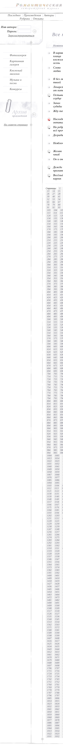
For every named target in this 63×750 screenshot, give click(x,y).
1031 (49, 463)
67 (59, 202)
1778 (49, 690)
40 (53, 196)
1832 (49, 706)
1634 (49, 646)
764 (49, 390)
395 (55, 289)
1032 (57, 463)
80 (59, 204)
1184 (49, 510)
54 (59, 199)
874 (49, 420)
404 (49, 292)
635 (55, 354)
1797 (57, 695)
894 (49, 425)
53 (53, 199)
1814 (49, 701)
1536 (57, 616)
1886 (49, 722)
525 (55, 324)
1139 (49, 496)
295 (55, 262)
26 (48, 193)
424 (49, 297)
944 (49, 439)
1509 (57, 608)
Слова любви (57, 69)
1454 (49, 592)
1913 (49, 731)
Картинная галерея (17, 63)
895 (55, 425)
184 (49, 232)
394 (49, 289)
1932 (57, 736)
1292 (49, 542)
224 (49, 243)
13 (48, 191)
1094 (49, 483)
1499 (49, 605)
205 (55, 237)
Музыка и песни (15, 81)
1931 (49, 736)
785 (55, 395)
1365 (57, 564)
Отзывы (38, 18)
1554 (57, 622)
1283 (49, 540)
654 (49, 360)
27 (53, 193)
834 (49, 409)
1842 (57, 709)
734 (49, 382)
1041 (57, 466)
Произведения (32, 15)
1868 (49, 717)
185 (55, 232)
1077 (57, 477)
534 (49, 327)
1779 (57, 690)
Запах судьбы (57, 104)
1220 (49, 521)
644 (49, 357)
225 (55, 243)
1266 (57, 534)
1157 (49, 502)
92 (53, 207)
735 (55, 382)
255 (55, 251)
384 (49, 286)
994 (49, 453)
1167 (56, 504)
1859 (49, 714)
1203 (57, 515)
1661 (49, 654)
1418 (49, 581)
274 (49, 256)
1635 (57, 646)
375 (55, 283)
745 (55, 384)
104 (55, 210)
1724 (49, 673)
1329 (57, 553)
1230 (57, 523)
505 (55, 319)
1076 (49, 477)
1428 (57, 583)
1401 (57, 575)
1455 (57, 592)
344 (49, 275)
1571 (49, 627)
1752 (57, 682)
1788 (57, 692)
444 (49, 303)
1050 (57, 469)
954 (49, 442)
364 (49, 281)
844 (49, 412)
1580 (49, 630)
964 (49, 444)
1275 (57, 537)
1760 (49, 684)
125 (55, 215)
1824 (57, 703)
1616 (49, 641)
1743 (57, 679)
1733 (49, 676)
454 (49, 305)
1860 (57, 714)
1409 (49, 578)
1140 (56, 496)
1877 (49, 720)
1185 (56, 510)
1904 (49, 728)
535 (55, 327)
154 (49, 223)
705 (55, 373)
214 (49, 240)
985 (55, 450)
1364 (49, 564)
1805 (49, 698)
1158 (56, 502)
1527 (57, 613)
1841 (49, 709)
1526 (49, 613)
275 (55, 256)
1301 (49, 545)
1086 (57, 480)
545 (55, 330)
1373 (49, 567)
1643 (49, 649)
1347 (57, 559)
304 (49, 264)
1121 (49, 491)
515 (55, 322)
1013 (49, 458)
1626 (57, 643)
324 (49, 270)
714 (49, 376)
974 (49, 447)
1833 (57, 706)
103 (49, 210)
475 (55, 311)
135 (55, 218)
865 (55, 417)
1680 (57, 660)
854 (49, 414)
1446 (57, 589)
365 (55, 281)
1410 (57, 578)
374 (49, 283)
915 (55, 431)
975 (55, 447)
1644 (57, 649)
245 (55, 248)
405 (55, 292)
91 (48, 207)
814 (49, 403)
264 (49, 253)
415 (55, 294)
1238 (49, 526)
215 (55, 240)
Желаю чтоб (57, 152)
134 (49, 218)
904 (49, 428)
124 (49, 215)
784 (49, 395)
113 (49, 213)
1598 (49, 635)
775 (55, 393)
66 (53, 202)
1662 (57, 654)
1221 (57, 521)
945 (55, 439)
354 (49, 278)
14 (53, 191)
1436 (49, 586)
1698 (57, 665)
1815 (57, 701)
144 (49, 221)
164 (49, 226)
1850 (49, 712)
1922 (49, 733)
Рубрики (25, 18)
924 (49, 433)
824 (49, 406)
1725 (57, 673)
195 (55, 234)
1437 (57, 586)
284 (49, 259)
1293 (57, 542)
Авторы (49, 15)
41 (59, 196)
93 (59, 207)
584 (49, 341)
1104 (56, 485)
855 (55, 414)
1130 (49, 493)
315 (55, 267)
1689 (57, 662)
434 (49, 300)
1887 (57, 722)
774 (49, 393)
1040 (49, 466)
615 (55, 349)
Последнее (14, 15)
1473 (57, 597)
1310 (49, 548)
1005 (57, 455)
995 (55, 453)
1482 (57, 600)
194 (49, 234)
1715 (49, 671)
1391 (49, 572)
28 (59, 193)
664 (49, 363)
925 (55, 433)
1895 (49, 725)
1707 (57, 668)
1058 (49, 472)
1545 (57, 619)
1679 (49, 660)
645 (55, 357)
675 (55, 365)
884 (49, 423)
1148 (49, 499)
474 (49, 311)
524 (49, 324)
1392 (57, 572)
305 (55, 264)
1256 (49, 532)
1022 (49, 461)
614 (49, 349)
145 (55, 221)
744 (49, 384)
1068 (57, 474)
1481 (49, 600)
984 (49, 450)
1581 (57, 630)
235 (55, 245)
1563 (57, 624)
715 (55, 376)
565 (55, 335)
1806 (57, 698)
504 (49, 319)
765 (55, 390)
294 (49, 262)
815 (55, 403)
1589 (49, 632)
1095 (57, 483)
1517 (49, 611)
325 (55, 270)
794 (49, 398)
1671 (57, 657)
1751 (49, 682)
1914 (57, 731)
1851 (57, 712)
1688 (49, 662)
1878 (57, 720)
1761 (57, 684)
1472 (49, 597)
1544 (49, 619)
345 (55, 275)
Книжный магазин (16, 72)
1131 (56, 493)
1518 (57, 611)
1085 (49, 480)
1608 (57, 638)
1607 (49, 638)
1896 (57, 725)
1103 (49, 485)
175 (55, 229)
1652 (49, 652)
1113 (56, 488)
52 (48, 199)
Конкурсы (16, 89)
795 (55, 398)
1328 (49, 553)
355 (55, 278)
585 (55, 341)
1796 (49, 695)
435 (55, 300)
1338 (57, 556)
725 (55, 379)
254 (49, 251)
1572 (57, 627)
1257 (57, 532)
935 (55, 436)
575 (55, 338)
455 (55, 305)
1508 (49, 608)
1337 (49, 556)
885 (55, 423)
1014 (57, 458)
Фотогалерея (18, 55)
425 (55, 297)
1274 (49, 537)
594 (49, 343)
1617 (57, 641)
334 (49, 273)
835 (55, 409)
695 (55, 371)
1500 (57, 605)
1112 (49, 488)
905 (55, 428)
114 (55, 213)
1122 (56, 491)
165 (55, 226)
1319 (49, 551)
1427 (49, 583)
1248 (57, 529)
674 (49, 365)
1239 (57, 526)
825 (55, 406)
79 (53, 204)
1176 (56, 507)
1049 (49, 469)
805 (55, 401)
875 (55, 420)
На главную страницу (16, 124)
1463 (49, 594)
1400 (49, 575)
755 (55, 387)
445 (55, 303)
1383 (57, 570)
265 (55, 253)
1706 (49, 668)
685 (55, 368)
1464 (57, 594)
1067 (49, 474)
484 (49, 313)
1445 (49, 589)
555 (55, 333)
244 (49, 248)
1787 (49, 692)
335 (55, 273)
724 (49, 379)
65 (48, 202)
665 (55, 363)
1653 (57, 652)
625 (55, 352)
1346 (49, 559)
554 (49, 333)
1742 (49, 679)
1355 (49, 562)
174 (49, 229)
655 (55, 360)
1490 (49, 602)
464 (49, 308)
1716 (57, 671)
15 (59, 191)
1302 (57, 545)
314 (49, 267)
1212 (56, 518)
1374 (57, 567)
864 (49, 417)
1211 (49, 518)
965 (55, 444)
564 (49, 335)
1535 (49, 616)
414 (49, 294)
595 (55, 343)
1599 (57, 635)
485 (55, 313)
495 (55, 316)
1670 (49, 657)
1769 (49, 687)
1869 (57, 717)
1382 (49, 570)
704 (49, 373)
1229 (49, 523)
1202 (49, 515)
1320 (57, 551)
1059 (57, 472)
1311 (56, 548)
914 (49, 431)
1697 (49, 665)
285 (55, 259)
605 (55, 346)
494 (49, 316)
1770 (57, 687)
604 (49, 346)
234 (49, 245)
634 (49, 354)
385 (55, 286)
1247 (49, 529)
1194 (56, 512)
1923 (57, 733)
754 (49, 387)
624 (49, 352)
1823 (49, 703)
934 (49, 436)
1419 (57, 581)
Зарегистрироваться (21, 35)
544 (49, 330)
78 (48, 204)
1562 (49, 624)
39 (48, 196)
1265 (49, 534)
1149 (56, 499)
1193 (49, 512)
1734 (57, 676)
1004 (49, 455)
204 (49, 237)
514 (49, 322)
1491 (57, 602)
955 (55, 442)
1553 (49, 622)
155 (55, 223)
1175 (49, 507)
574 (49, 338)
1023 (57, 461)
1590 (57, 632)
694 (49, 371)
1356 (57, 562)
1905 (57, 728)
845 (55, 412)
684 (49, 368)
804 (49, 401)
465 (55, 308)
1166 (49, 504)
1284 (57, 540)
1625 (49, 643)
